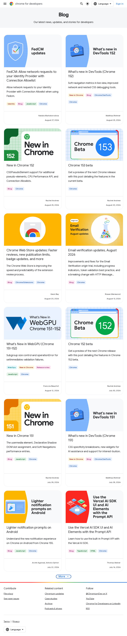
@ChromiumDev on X (96, 593)
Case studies (51, 598)
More (64, 576)
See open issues (11, 598)
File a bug (8, 593)
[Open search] (81, 4)
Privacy (16, 621)
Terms (7, 621)
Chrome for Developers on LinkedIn (103, 603)
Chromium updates (54, 593)
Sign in (119, 3)
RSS (88, 608)
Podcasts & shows (53, 608)
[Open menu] (5, 3)
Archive (48, 603)
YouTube (90, 598)
